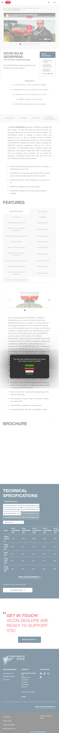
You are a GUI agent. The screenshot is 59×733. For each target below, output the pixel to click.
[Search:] (47, 8)
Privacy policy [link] (29, 374)
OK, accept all (29, 365)
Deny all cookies (29, 368)
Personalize (29, 371)
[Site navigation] (2, 2)
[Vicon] (8, 2)
